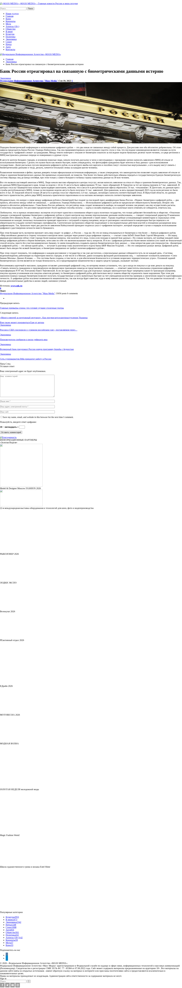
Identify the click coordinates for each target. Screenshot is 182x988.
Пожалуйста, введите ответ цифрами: (18, 422)
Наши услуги (12, 13)
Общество (10, 29)
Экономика (11, 39)
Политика (10, 36)
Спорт (9, 42)
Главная (9, 16)
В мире (9, 31)
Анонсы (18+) (12, 26)
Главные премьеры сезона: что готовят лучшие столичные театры (32, 308)
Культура (10, 34)
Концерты (10, 21)
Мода (8, 24)
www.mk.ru (16, 286)
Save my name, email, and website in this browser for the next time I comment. (38, 417)
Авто (8, 47)
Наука (9, 44)
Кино (8, 19)
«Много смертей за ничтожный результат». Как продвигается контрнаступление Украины (44, 317)
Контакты (10, 49)
